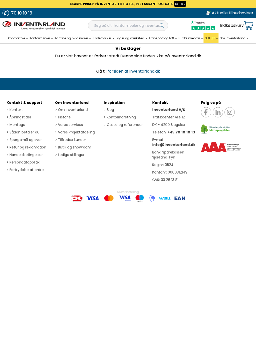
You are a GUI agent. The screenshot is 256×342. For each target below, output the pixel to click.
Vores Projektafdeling (75, 132)
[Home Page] (33, 25)
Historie (63, 117)
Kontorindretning (120, 117)
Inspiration (114, 102)
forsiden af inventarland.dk (134, 71)
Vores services (69, 124)
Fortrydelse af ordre (25, 169)
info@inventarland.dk (174, 144)
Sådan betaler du (23, 132)
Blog (109, 109)
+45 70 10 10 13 (181, 132)
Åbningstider (18, 117)
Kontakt (14, 109)
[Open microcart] (248, 25)
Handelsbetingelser (24, 154)
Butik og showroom (73, 147)
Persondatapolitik (23, 162)
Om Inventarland (71, 102)
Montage (15, 124)
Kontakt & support (24, 102)
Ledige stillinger (69, 154)
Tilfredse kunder (70, 139)
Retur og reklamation (26, 147)
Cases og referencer (123, 124)
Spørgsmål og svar (24, 139)
